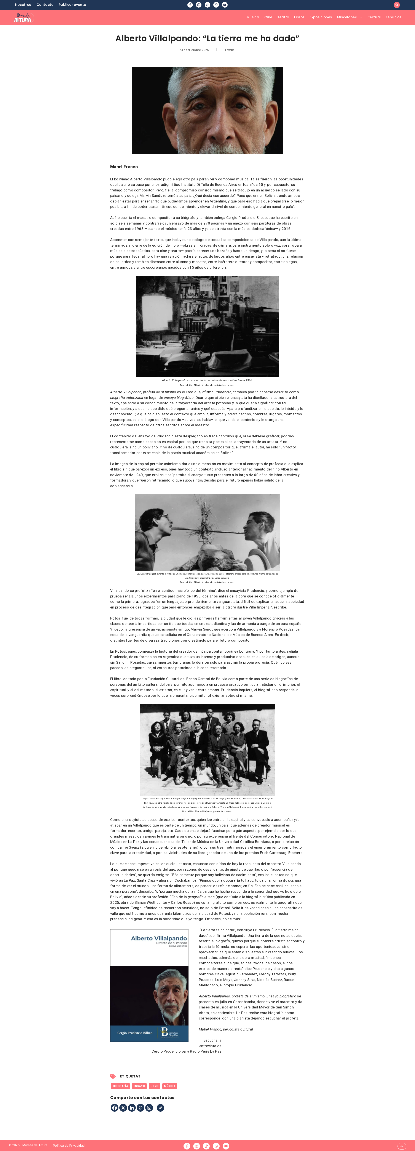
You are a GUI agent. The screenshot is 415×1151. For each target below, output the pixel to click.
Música (253, 17)
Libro (154, 1086)
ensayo (139, 1086)
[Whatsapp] (140, 1108)
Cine (268, 17)
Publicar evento (72, 4)
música (170, 1086)
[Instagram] (149, 1108)
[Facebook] (114, 1108)
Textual (374, 17)
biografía (120, 1086)
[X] (123, 1108)
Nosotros (23, 4)
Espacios (394, 17)
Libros (299, 17)
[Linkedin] (132, 1108)
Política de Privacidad (69, 1146)
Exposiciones (321, 17)
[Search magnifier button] (397, 5)
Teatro (283, 17)
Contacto (45, 4)
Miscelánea (347, 17)
